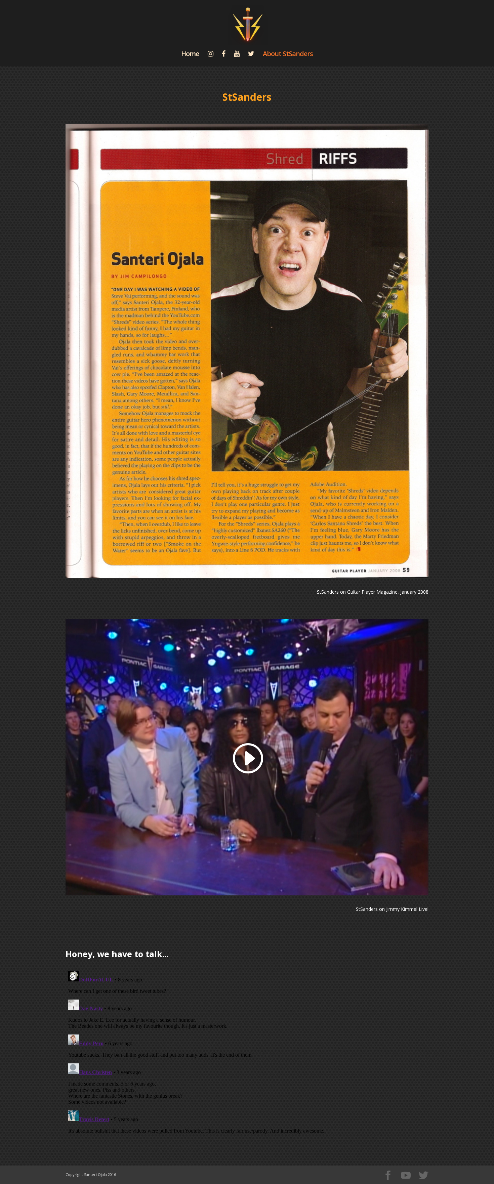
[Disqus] (247, 1052)
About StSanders (288, 54)
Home (190, 54)
